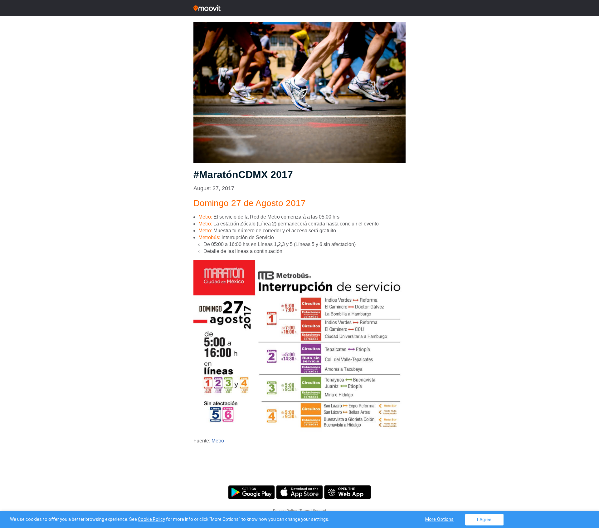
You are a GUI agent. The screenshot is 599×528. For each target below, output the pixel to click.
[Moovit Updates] (299, 8)
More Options (439, 519)
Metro (218, 440)
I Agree (484, 519)
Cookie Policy (151, 519)
